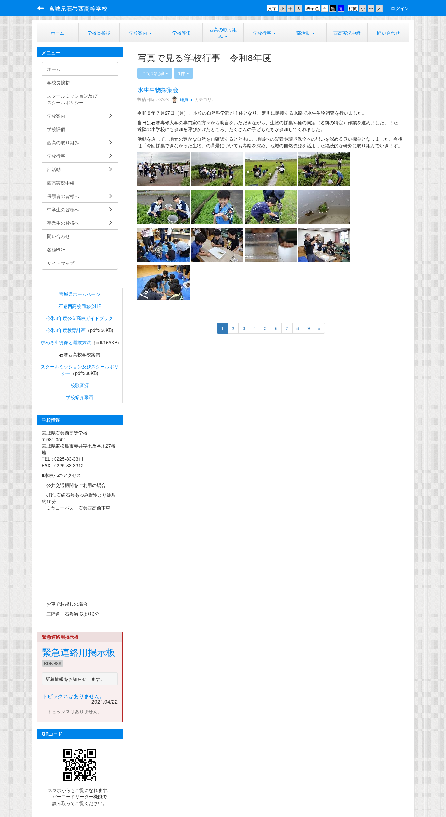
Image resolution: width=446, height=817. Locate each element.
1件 (182, 73)
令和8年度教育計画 (66, 330)
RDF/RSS (52, 663)
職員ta (185, 99)
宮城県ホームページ (79, 294)
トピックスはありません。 (73, 696)
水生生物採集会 (158, 89)
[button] (264, 32)
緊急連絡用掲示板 (78, 651)
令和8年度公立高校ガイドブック (79, 318)
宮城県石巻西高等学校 (78, 8)
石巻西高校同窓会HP (79, 306)
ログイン (400, 8)
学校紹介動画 (79, 397)
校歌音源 (80, 385)
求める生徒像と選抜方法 (66, 342)
